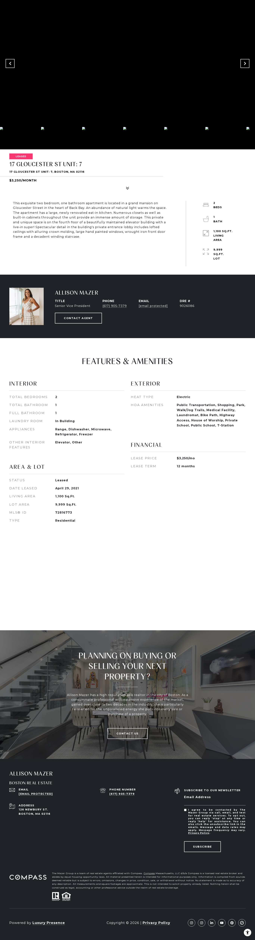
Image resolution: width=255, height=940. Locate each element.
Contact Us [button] (127, 733)
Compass (149, 873)
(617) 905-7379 (114, 306)
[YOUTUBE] (222, 923)
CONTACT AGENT (78, 318)
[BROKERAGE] (242, 923)
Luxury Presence (48, 923)
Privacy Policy (198, 833)
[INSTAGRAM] (191, 923)
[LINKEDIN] (211, 923)
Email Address (197, 797)
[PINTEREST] (232, 923)
